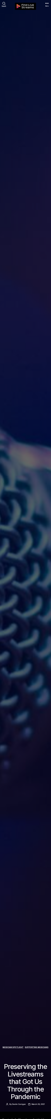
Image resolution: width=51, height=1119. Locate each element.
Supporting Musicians (36, 1047)
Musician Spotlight (13, 1047)
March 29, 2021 (38, 1104)
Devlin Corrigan (19, 1104)
